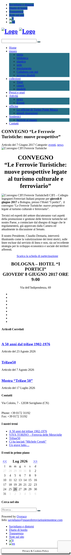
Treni (20, 82)
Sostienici (15, 116)
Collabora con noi (27, 71)
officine (13, 106)
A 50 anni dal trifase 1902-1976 (26, 344)
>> (35, 461)
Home (12, 47)
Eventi (20, 102)
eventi (52, 144)
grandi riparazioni (27, 113)
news (20, 99)
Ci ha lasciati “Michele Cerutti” (27, 441)
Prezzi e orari (17, 92)
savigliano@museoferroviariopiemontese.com (35, 520)
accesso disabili (26, 75)
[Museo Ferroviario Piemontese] (10, 31)
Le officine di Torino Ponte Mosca (37, 109)
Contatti (14, 123)
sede (19, 65)
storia (20, 54)
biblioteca (22, 58)
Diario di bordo (18, 8)
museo (13, 51)
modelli (21, 89)
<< (5, 461)
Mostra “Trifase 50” (17, 381)
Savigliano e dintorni (21, 4)
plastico (21, 61)
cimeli (20, 85)
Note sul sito (16, 15)
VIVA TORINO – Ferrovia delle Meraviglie (35, 434)
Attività (13, 95)
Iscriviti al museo (27, 120)
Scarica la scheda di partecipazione (37, 256)
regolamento (24, 68)
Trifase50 (9, 362)
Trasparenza (16, 11)
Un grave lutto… (19, 445)
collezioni (15, 78)
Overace (22, 516)
